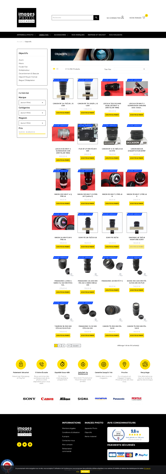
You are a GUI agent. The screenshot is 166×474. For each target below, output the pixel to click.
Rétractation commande (67, 450)
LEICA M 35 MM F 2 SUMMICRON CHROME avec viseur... (137, 106)
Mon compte (67, 445)
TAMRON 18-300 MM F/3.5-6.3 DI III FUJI (63, 327)
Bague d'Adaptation (27, 80)
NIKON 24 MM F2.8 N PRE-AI (63, 238)
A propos (65, 436)
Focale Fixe (23, 67)
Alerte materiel (90, 436)
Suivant (76, 346)
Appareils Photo (91, 428)
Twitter (24, 444)
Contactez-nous (68, 441)
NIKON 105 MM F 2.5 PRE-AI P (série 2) (87, 195)
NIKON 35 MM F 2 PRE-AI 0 (137, 195)
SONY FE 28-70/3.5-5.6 (87, 237)
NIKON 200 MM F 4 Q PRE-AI (63, 195)
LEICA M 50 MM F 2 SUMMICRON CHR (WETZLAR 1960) (63, 151)
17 (69, 346)
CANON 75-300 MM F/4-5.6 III (112, 327)
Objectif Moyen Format (28, 77)
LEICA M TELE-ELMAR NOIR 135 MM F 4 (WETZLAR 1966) (112, 106)
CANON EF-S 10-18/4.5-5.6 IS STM (112, 150)
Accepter (85, 471)
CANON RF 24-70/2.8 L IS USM (63, 105)
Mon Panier (138, 17)
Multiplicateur (24, 70)
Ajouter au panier (62, 113)
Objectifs (23, 53)
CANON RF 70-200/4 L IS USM (88, 105)
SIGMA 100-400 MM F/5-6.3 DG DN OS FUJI (137, 282)
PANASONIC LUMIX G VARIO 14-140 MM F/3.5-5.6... (63, 283)
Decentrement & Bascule (29, 74)
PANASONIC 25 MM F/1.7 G (112, 281)
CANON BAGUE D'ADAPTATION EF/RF (137, 150)
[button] (24, 399)
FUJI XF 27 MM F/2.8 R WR (88, 150)
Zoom (21, 60)
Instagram (30, 444)
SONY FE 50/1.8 (112, 237)
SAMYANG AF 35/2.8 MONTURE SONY (137, 238)
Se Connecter (114, 18)
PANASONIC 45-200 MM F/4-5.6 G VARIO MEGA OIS (87, 283)
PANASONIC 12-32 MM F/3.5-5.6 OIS (88, 327)
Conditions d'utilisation (71, 432)
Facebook (19, 444)
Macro (21, 63)
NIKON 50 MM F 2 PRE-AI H (112, 195)
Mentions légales (69, 428)
